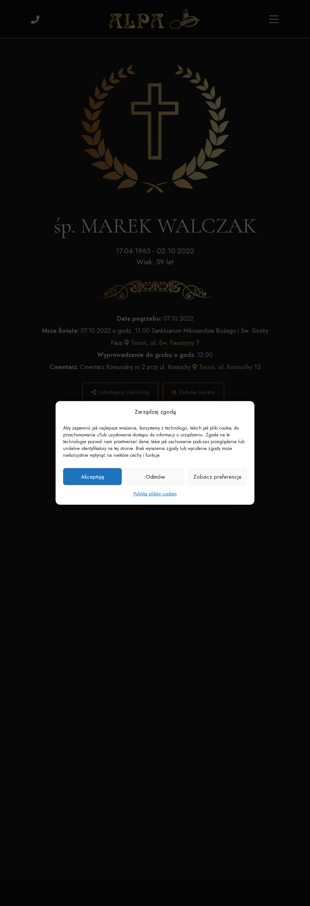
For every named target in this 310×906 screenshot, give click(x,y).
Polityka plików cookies (155, 493)
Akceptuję (92, 477)
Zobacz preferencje (217, 477)
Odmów (155, 477)
